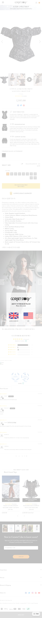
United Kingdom (13, 321)
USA (28, 321)
